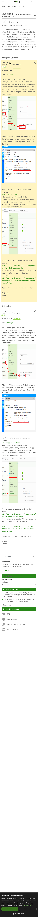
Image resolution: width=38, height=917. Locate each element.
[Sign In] (35, 2)
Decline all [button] (28, 909)
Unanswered (19, 585)
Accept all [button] (9, 909)
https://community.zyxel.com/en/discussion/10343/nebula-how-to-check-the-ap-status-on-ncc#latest (19, 280)
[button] (35, 15)
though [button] (4, 20)
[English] (19, 2)
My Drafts (19, 582)
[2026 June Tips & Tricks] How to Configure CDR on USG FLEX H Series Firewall (19, 600)
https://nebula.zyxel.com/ (11, 194)
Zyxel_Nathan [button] (6, 62)
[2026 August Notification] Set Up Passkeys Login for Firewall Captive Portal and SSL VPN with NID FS (20, 594)
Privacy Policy (27, 905)
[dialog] (19, 904)
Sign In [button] (6, 570)
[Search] (31, 2)
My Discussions (7, 579)
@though (9, 74)
